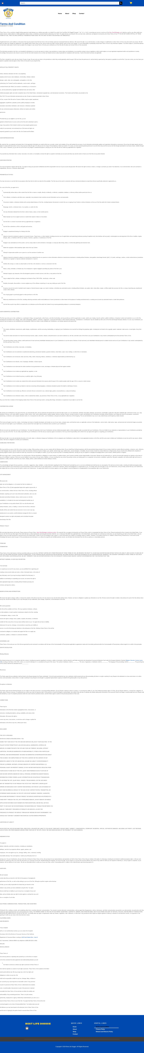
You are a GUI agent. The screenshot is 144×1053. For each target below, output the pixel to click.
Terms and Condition (102, 1026)
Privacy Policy (100, 1029)
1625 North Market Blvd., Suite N (30, 937)
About (67, 13)
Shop (74, 13)
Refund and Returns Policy (104, 1031)
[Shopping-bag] (3, 3)
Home (60, 13)
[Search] (120, 3)
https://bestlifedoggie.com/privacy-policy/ (46, 532)
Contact (81, 13)
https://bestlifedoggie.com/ (115, 32)
